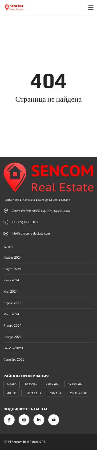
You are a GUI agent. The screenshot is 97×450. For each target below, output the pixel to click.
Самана (55, 393)
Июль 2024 (11, 280)
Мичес (11, 393)
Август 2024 (12, 269)
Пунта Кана (32, 393)
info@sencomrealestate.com (31, 233)
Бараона (31, 384)
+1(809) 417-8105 (25, 222)
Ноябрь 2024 (13, 257)
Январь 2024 (12, 325)
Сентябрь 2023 (14, 359)
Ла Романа (75, 384)
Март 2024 (11, 314)
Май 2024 (11, 291)
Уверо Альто (78, 393)
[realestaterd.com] (12, 7)
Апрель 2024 (12, 303)
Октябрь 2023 (13, 348)
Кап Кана (52, 384)
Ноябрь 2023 (13, 337)
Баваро (11, 384)
